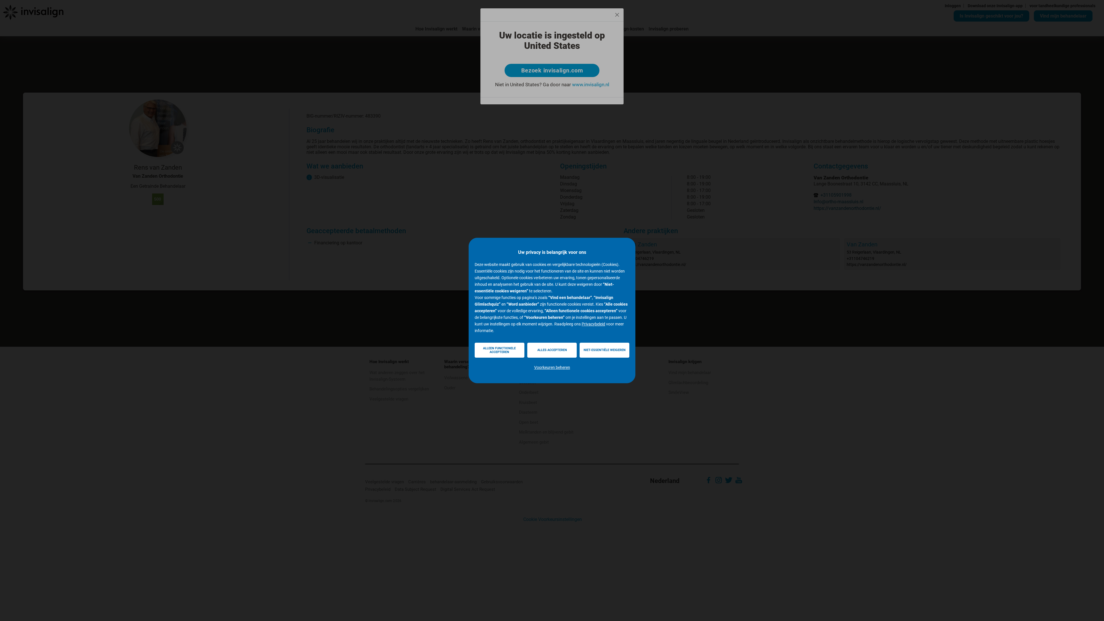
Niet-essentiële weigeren (605, 350)
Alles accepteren (552, 350)
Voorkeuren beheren (552, 367)
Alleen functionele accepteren (499, 350)
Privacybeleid (593, 324)
